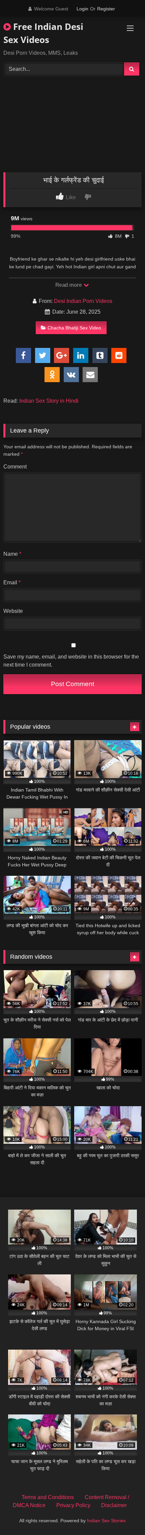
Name (12, 554)
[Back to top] (124, 1515)
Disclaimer (114, 1505)
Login (82, 8)
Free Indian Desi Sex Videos (43, 33)
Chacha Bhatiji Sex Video (74, 327)
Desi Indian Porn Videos (83, 301)
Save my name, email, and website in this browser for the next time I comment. (71, 661)
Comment (15, 466)
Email (12, 582)
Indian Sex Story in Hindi (49, 401)
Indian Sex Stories (106, 1520)
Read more (69, 285)
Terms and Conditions (48, 1497)
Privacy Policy (73, 1505)
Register (106, 8)
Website (13, 611)
